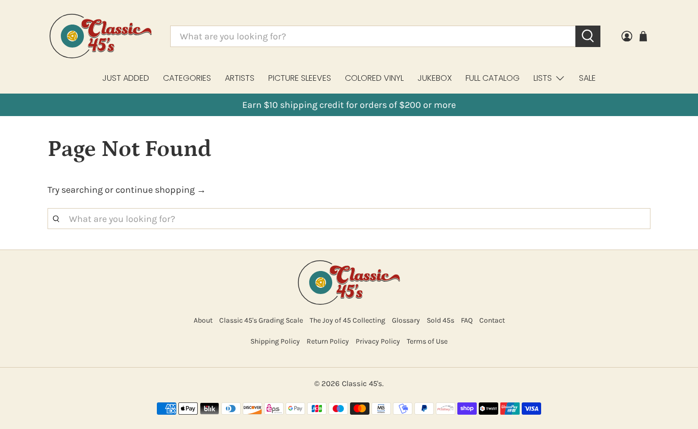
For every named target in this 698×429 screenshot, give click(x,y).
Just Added (125, 78)
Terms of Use (427, 341)
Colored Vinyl (374, 78)
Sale (587, 78)
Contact (492, 320)
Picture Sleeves (299, 78)
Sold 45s (440, 320)
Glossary (406, 320)
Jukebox (434, 78)
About (203, 320)
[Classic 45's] (101, 36)
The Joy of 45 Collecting (347, 320)
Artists (239, 78)
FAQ (467, 320)
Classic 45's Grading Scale (261, 320)
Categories (187, 78)
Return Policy (328, 341)
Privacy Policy (378, 341)
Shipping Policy (275, 341)
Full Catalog (493, 78)
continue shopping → (160, 189)
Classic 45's (362, 383)
